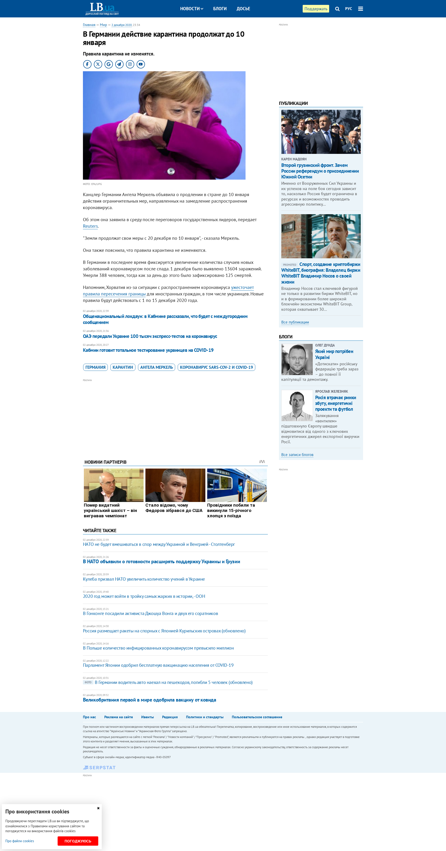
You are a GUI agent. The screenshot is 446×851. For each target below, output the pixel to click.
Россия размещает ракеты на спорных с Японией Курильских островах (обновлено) (164, 631)
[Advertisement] (175, 415)
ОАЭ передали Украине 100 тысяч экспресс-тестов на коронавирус (150, 336)
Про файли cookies (19, 841)
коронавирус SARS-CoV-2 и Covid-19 (216, 367)
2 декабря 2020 (122, 25)
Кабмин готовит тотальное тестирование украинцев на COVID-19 (148, 350)
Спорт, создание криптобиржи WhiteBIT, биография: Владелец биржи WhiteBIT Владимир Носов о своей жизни (320, 273)
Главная (89, 24)
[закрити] (98, 808)
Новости (190, 8)
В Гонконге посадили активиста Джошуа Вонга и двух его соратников (150, 613)
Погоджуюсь (78, 841)
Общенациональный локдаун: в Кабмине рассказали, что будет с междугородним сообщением (165, 319)
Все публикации (295, 322)
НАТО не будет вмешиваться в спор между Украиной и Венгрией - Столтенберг (159, 544)
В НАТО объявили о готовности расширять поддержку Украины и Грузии (161, 561)
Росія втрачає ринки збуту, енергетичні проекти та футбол (335, 403)
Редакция (170, 717)
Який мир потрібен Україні (334, 354)
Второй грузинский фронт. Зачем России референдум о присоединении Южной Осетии (320, 171)
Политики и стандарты (204, 717)
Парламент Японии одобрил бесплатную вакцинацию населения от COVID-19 (158, 665)
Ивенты (147, 717)
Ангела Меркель (156, 367)
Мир (103, 24)
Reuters (90, 226)
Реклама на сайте (118, 717)
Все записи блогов (297, 454)
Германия (95, 367)
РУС (348, 8)
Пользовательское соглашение (257, 717)
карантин (123, 367)
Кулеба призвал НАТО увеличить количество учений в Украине (144, 579)
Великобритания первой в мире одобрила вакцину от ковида (149, 699)
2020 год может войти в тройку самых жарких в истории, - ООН (144, 596)
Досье (243, 8)
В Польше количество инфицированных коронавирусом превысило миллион (158, 648)
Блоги (220, 8)
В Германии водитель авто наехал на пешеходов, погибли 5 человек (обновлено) (169, 682)
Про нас (89, 717)
